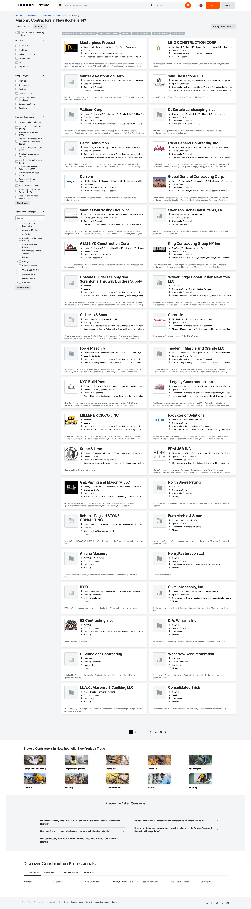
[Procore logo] (25, 5)
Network (44, 5)
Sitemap (114, 902)
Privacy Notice (63, 902)
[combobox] (169, 5)
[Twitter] (217, 903)
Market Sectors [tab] (50, 872)
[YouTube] (227, 903)
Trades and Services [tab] (70, 872)
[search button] (188, 5)
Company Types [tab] (32, 872)
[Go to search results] (42, 217)
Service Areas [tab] (88, 872)
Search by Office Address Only (31, 33)
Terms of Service (77, 902)
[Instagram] (222, 903)
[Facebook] (211, 903)
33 (161, 732)
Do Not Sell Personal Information (97, 902)
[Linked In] (207, 903)
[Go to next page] (166, 732)
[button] (16, 45)
